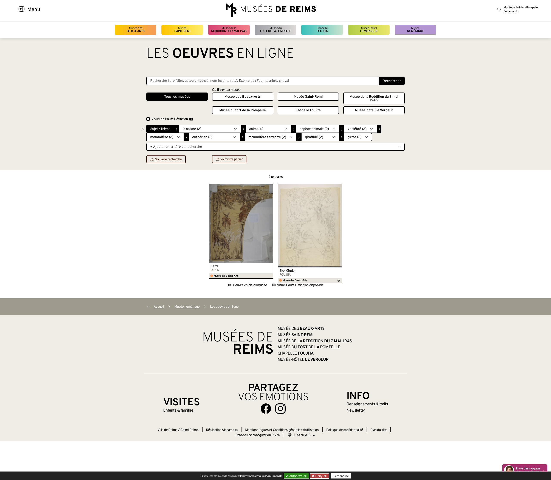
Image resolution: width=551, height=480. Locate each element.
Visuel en (170, 119)
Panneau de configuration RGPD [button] (257, 435)
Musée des (136, 29)
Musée (182, 29)
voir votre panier (231, 159)
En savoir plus (511, 11)
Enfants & (178, 410)
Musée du (275, 29)
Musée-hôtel (368, 29)
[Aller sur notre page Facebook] (266, 408)
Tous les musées (177, 97)
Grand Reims (189, 430)
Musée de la (229, 29)
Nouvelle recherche (168, 159)
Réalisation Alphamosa (221, 430)
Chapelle (322, 29)
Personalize (341, 476)
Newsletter (356, 410)
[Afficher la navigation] (21, 9)
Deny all (320, 476)
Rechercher (392, 81)
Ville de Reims (167, 430)
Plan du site (378, 430)
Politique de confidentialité (344, 430)
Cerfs (214, 266)
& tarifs (367, 404)
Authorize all (297, 476)
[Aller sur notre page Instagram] (280, 408)
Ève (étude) (287, 271)
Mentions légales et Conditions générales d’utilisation (282, 430)
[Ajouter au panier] (270, 187)
